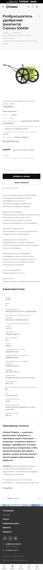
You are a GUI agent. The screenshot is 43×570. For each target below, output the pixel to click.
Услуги (6, 519)
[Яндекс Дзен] (15, 538)
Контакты (7, 532)
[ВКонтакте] (5, 538)
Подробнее (8, 488)
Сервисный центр (11, 523)
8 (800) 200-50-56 (13, 544)
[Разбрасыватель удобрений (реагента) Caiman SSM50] (21, 74)
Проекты (7, 527)
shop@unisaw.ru (12, 550)
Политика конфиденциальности (15, 560)
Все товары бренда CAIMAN (23, 150)
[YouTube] (10, 538)
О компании (8, 511)
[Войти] (37, 7)
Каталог (6, 515)
